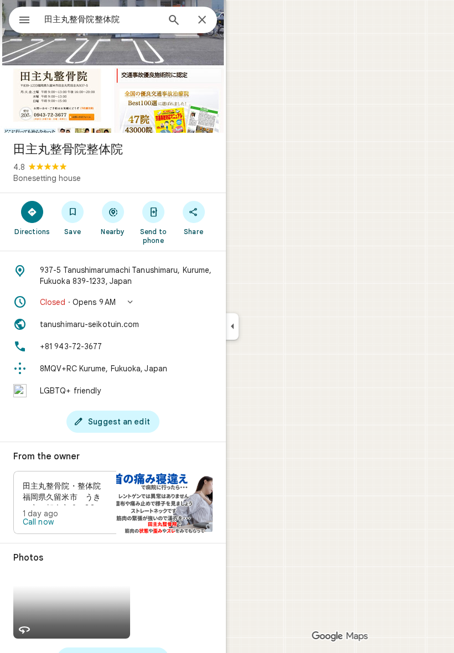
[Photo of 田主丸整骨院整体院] (113, 66)
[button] (113, 302)
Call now (38, 522)
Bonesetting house (47, 178)
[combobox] (101, 19)
